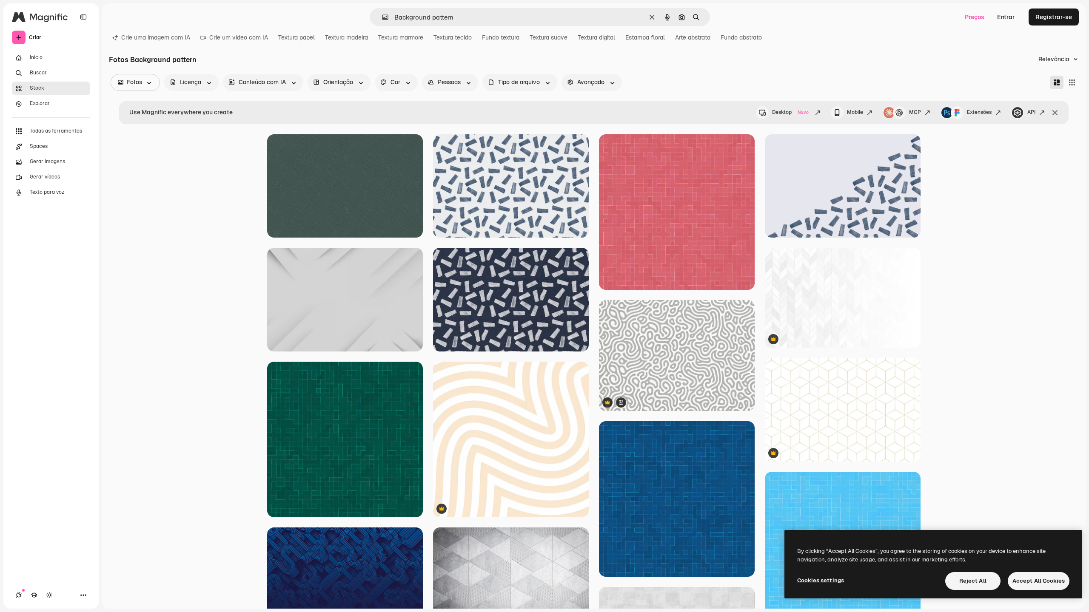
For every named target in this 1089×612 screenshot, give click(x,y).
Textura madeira (346, 37)
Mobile (855, 112)
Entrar (1006, 17)
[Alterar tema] (49, 595)
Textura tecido (452, 37)
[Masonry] (1056, 82)
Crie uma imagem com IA (155, 37)
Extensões (979, 112)
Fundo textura (500, 37)
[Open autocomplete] (381, 17)
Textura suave (548, 37)
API (1031, 112)
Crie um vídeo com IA (238, 37)
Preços (974, 17)
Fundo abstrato (741, 37)
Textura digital (596, 37)
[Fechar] (1055, 112)
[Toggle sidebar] (83, 17)
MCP (915, 112)
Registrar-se (1053, 17)
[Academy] (34, 595)
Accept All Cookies (1038, 580)
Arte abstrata (692, 37)
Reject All (972, 580)
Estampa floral (645, 37)
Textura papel (296, 37)
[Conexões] (19, 595)
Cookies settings (820, 580)
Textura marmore (400, 37)
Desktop (790, 112)
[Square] (1072, 82)
